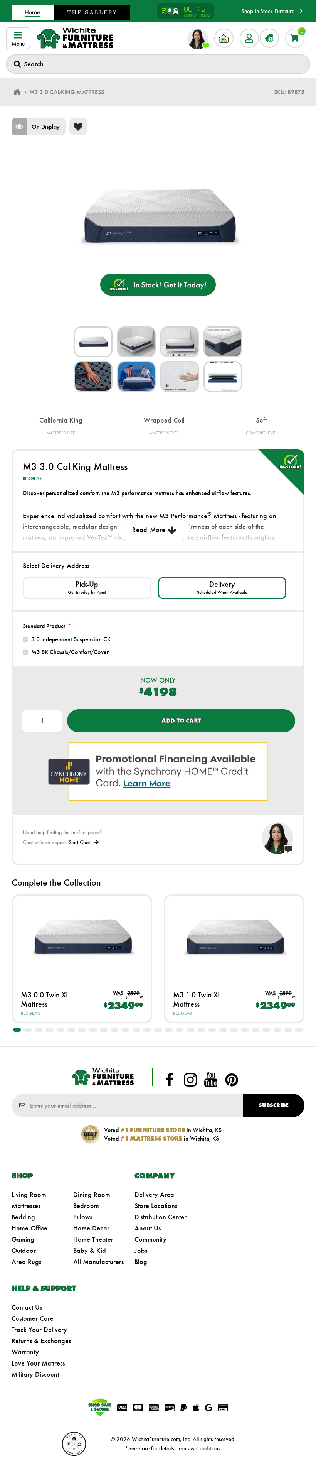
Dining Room (91, 1194)
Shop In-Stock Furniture (267, 11)
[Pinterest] (231, 1079)
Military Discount (35, 1374)
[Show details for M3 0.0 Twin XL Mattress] (82, 937)
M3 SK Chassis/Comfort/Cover (70, 652)
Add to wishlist (78, 126)
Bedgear (32, 478)
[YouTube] (211, 1079)
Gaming (23, 1239)
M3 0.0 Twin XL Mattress (45, 999)
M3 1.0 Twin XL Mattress (197, 999)
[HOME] (17, 92)
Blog (140, 1261)
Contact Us (27, 1307)
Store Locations (155, 1206)
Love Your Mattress (38, 1363)
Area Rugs (26, 1261)
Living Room (29, 1194)
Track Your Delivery (39, 1329)
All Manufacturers (98, 1261)
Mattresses (26, 1206)
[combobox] (158, 64)
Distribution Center (160, 1217)
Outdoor (24, 1250)
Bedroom (86, 1206)
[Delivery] (222, 588)
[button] (17, 1030)
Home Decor (91, 1228)
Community (150, 1239)
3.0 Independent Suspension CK (71, 639)
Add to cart (181, 720)
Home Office (29, 1228)
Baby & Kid (89, 1250)
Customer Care (33, 1318)
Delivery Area (154, 1194)
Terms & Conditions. (199, 1448)
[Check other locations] (87, 588)
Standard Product (44, 626)
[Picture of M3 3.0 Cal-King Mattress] (93, 341)
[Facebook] (169, 1079)
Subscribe (274, 1105)
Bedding (23, 1217)
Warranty (25, 1352)
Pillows (82, 1217)
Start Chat (79, 842)
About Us (147, 1228)
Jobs (140, 1250)
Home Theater (93, 1239)
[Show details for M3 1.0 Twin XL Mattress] (234, 937)
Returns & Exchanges (41, 1341)
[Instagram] (190, 1079)
